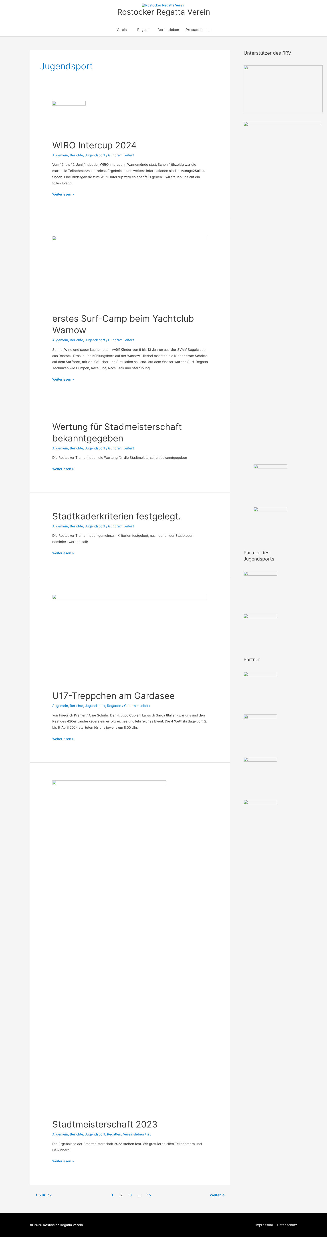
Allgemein (60, 155)
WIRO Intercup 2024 (94, 145)
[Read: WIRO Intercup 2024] (69, 117)
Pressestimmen (198, 30)
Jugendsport (95, 155)
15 (149, 1195)
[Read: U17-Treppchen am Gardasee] (130, 639)
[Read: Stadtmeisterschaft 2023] (109, 947)
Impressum (264, 1225)
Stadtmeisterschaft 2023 (104, 1124)
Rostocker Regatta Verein (163, 11)
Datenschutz (287, 1225)
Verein (122, 30)
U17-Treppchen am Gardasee (113, 695)
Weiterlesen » (63, 195)
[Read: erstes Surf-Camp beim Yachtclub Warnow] (130, 271)
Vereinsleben (168, 30)
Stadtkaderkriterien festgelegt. (116, 516)
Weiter (217, 1195)
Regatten (144, 30)
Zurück (43, 1195)
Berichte (76, 155)
